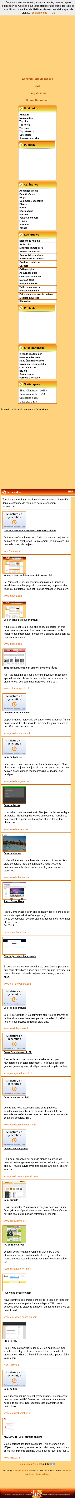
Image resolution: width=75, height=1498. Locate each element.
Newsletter (29, 1474)
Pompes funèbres (29, 283)
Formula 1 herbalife (30, 378)
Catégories (25, 135)
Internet (23, 214)
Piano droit (25, 301)
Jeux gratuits (11, 1200)
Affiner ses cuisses (30, 251)
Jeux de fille (10, 1389)
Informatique (26, 211)
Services (24, 224)
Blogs (22, 197)
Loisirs (23, 221)
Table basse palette (30, 287)
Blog (37, 85)
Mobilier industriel (29, 298)
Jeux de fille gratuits (15, 1008)
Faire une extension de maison (36, 294)
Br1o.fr (23, 371)
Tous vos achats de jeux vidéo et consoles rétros (30, 668)
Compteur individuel (30, 276)
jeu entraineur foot (14, 1245)
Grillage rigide (27, 269)
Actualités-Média (28, 191)
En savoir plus (39, 13)
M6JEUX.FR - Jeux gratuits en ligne (23, 1437)
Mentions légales (43, 1474)
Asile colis (25, 244)
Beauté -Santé (27, 194)
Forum (23, 208)
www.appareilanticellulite (33, 364)
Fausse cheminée (29, 291)
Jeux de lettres (12, 805)
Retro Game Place (14, 901)
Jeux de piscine (12, 853)
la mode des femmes (30, 354)
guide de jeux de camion (17, 712)
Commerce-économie (31, 201)
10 (40, 1464)
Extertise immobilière (31, 248)
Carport (23, 266)
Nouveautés (26, 118)
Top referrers (26, 131)
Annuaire (24, 115)
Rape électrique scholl (31, 361)
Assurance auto (28, 273)
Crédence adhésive (30, 262)
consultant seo (27, 367)
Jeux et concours (28, 218)
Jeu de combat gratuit (16, 1148)
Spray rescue (26, 374)
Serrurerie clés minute (31, 258)
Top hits (23, 121)
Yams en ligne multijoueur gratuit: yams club (28, 575)
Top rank (24, 128)
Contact (67, 1470)
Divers (23, 204)
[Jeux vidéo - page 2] (52, 1464)
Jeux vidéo (42, 409)
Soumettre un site (37, 100)
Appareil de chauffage (31, 255)
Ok (53, 13)
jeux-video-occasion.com (17, 1293)
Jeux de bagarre (13, 757)
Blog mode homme (29, 241)
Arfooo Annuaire (22, 1470)
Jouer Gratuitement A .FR (18, 1052)
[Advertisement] (37, 37)
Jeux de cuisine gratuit (16, 1097)
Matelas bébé (26, 280)
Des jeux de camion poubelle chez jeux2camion (30, 530)
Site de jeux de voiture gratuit (20, 956)
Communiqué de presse (37, 78)
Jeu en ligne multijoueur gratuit (21, 620)
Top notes (24, 125)
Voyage (23, 228)
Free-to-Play (10, 1341)
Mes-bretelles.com (29, 357)
